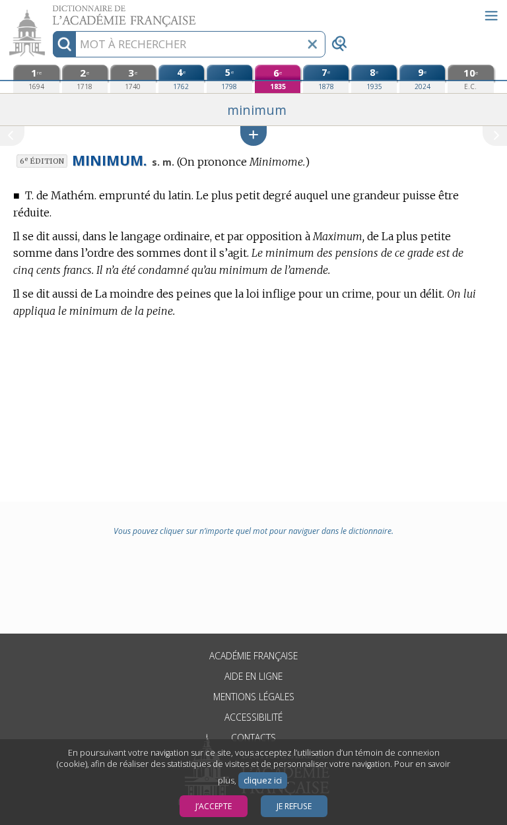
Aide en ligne (253, 676)
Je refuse (294, 806)
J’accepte (213, 806)
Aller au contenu (51, 11)
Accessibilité (253, 717)
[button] (253, 135)
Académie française (253, 655)
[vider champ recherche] (312, 44)
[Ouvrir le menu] (491, 16)
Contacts (253, 737)
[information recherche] (64, 44)
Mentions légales (253, 696)
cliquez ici (263, 780)
